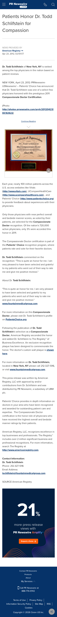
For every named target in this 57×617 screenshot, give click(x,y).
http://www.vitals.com (14, 191)
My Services (27, 581)
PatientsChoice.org (16, 319)
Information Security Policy (18, 604)
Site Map (39, 604)
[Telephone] (45, 4)
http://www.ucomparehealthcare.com (23, 195)
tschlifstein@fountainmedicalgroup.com (23, 473)
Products (28, 574)
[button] (28, 150)
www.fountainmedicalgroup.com (20, 303)
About (28, 577)
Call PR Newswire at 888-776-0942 (29, 589)
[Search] (53, 4)
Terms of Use (19, 600)
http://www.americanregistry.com (20, 450)
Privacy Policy (35, 600)
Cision (34, 612)
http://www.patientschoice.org (37, 198)
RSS (49, 604)
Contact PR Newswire (28, 571)
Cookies (29, 607)
